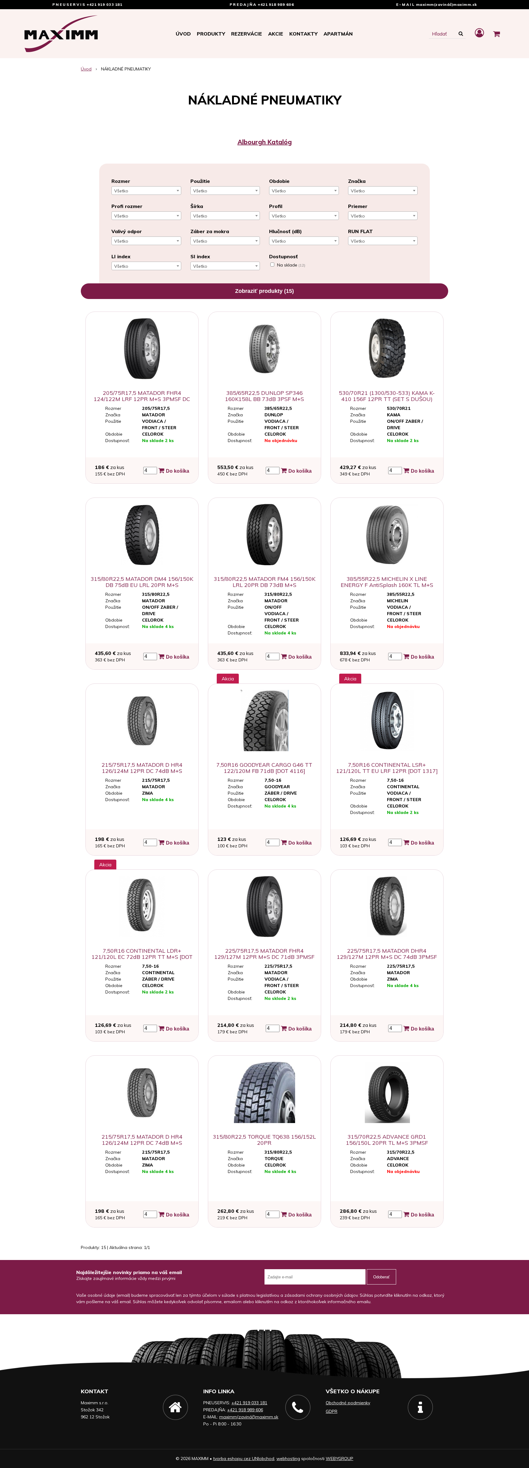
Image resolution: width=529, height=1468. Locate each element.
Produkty (211, 34)
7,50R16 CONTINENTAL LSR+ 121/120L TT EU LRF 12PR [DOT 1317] (387, 767)
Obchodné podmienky (348, 1403)
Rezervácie (246, 34)
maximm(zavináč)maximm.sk (446, 4)
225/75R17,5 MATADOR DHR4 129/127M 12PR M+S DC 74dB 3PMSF (387, 953)
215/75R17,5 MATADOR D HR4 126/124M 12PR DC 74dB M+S (142, 767)
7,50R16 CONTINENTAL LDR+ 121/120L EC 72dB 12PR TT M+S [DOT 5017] (142, 957)
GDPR (331, 1411)
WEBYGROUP (339, 1458)
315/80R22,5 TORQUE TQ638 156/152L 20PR (264, 1139)
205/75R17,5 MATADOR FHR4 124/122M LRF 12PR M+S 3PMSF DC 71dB (142, 399)
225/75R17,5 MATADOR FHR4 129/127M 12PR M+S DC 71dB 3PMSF (264, 953)
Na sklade (291, 265)
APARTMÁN (338, 34)
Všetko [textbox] (121, 191)
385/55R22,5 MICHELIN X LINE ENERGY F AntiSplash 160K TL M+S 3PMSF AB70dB (387, 585)
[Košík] (496, 33)
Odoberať (381, 1277)
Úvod (183, 34)
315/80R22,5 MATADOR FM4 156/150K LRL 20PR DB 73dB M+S (264, 581)
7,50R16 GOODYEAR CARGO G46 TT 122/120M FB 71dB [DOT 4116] (264, 767)
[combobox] (146, 190)
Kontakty (303, 34)
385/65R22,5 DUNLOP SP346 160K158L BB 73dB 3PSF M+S (264, 396)
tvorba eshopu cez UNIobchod (243, 1458)
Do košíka (177, 471)
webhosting (288, 1458)
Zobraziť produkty (264, 291)
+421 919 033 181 (104, 4)
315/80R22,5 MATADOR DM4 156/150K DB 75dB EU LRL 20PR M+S (142, 581)
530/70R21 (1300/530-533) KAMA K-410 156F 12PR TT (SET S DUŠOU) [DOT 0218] (387, 399)
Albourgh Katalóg (265, 142)
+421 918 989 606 (276, 4)
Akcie (275, 34)
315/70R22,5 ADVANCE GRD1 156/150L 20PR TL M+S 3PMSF (387, 1139)
